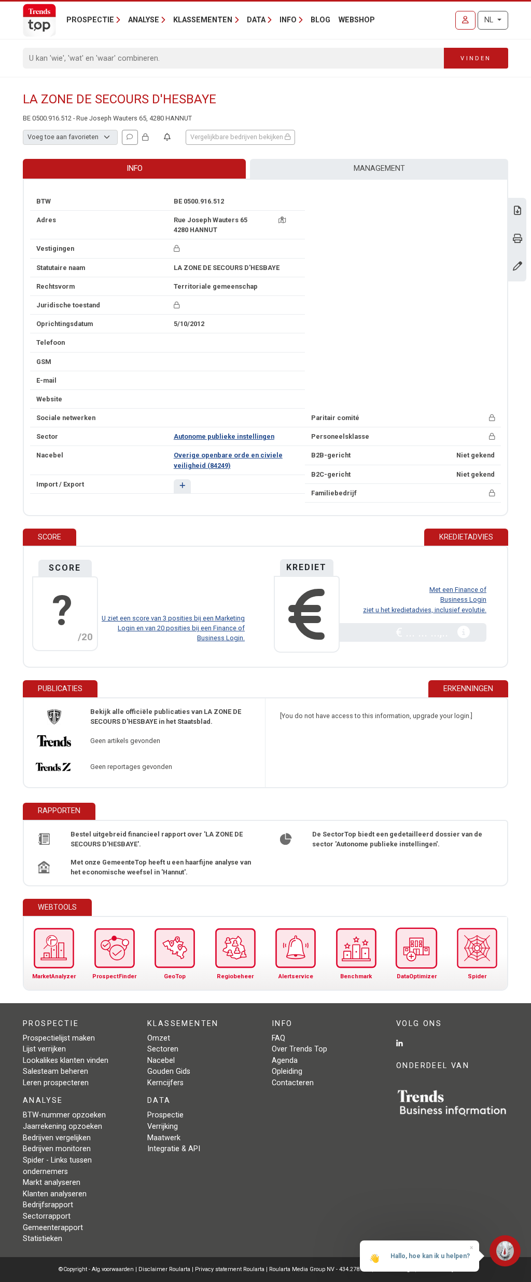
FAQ (278, 1038)
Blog (320, 20)
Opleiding (287, 1071)
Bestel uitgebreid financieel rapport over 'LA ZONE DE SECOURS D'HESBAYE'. (157, 839)
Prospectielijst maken (59, 1038)
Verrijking (162, 1126)
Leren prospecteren (56, 1082)
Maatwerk (163, 1137)
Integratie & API (173, 1148)
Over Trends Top (299, 1049)
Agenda (285, 1060)
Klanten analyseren (55, 1194)
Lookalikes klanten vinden (65, 1060)
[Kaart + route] (282, 220)
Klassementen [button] (202, 20)
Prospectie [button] (90, 20)
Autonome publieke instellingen (224, 436)
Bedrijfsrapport (48, 1204)
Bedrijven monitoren (57, 1148)
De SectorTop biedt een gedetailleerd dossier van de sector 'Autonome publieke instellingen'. (397, 839)
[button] (182, 486)
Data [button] (256, 20)
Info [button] (288, 20)
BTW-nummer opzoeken (64, 1115)
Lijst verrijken (44, 1049)
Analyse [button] (143, 20)
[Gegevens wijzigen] (517, 267)
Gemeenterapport (53, 1227)
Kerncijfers (165, 1082)
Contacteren (293, 1082)
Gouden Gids (168, 1071)
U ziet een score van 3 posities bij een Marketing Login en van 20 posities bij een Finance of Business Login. (173, 628)
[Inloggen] (465, 20)
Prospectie (165, 1115)
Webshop (357, 20)
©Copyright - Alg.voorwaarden (96, 1269)
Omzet (158, 1038)
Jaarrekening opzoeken (62, 1126)
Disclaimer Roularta (164, 1269)
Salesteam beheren (55, 1071)
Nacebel (161, 1060)
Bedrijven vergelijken (57, 1137)
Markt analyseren (51, 1182)
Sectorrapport (47, 1216)
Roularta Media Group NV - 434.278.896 (320, 1269)
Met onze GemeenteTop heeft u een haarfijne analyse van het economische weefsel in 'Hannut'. (161, 867)
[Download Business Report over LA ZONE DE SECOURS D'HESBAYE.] (517, 211)
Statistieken (42, 1238)
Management (379, 168)
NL (489, 20)
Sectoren (162, 1049)
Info (135, 168)
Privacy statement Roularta (229, 1269)
